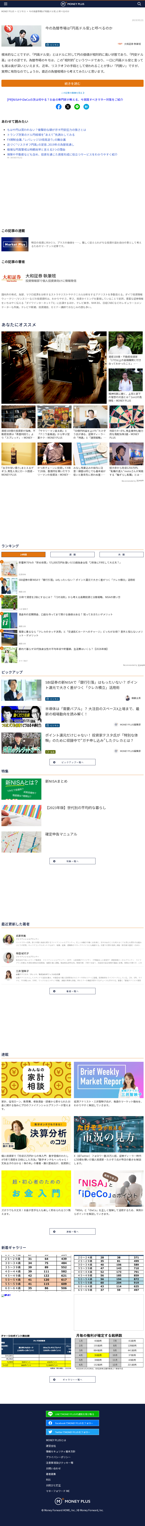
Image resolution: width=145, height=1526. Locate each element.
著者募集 (51, 1474)
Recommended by (129, 481)
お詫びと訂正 (53, 1485)
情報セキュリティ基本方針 (61, 1451)
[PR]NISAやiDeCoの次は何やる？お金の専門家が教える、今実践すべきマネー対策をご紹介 (65, 99)
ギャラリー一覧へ (73, 1379)
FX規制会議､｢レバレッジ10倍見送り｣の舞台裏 (36, 139)
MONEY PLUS (7, 11)
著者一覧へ (72, 991)
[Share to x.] (68, 107)
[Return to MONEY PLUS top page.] (72, 3)
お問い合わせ (53, 1468)
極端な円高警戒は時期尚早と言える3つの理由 (36, 149)
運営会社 (51, 1446)
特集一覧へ (72, 861)
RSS (48, 1479)
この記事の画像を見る (71, 92)
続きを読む (72, 83)
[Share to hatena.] (86, 107)
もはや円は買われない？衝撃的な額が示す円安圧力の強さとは (46, 130)
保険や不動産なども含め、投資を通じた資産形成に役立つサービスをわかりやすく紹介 (62, 154)
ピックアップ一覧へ (73, 762)
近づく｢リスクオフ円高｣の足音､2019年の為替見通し (40, 144)
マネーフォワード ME (58, 1491)
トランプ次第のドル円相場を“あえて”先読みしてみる (41, 134)
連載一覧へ (72, 1231)
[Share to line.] (77, 107)
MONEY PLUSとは (56, 1440)
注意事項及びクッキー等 (59, 1462)
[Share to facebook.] (59, 107)
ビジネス (21, 11)
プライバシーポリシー (58, 1457)
